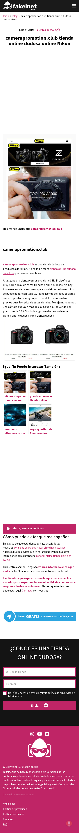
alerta (16, 528)
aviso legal (37, 693)
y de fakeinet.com (41, 694)
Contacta (27, 590)
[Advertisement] (39, 88)
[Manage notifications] (69, 823)
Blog (15, 16)
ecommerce (28, 528)
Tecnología (53, 30)
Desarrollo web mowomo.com (18, 794)
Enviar (35, 705)
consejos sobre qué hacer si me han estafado (40, 547)
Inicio (6, 16)
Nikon (40, 528)
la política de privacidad (58, 693)
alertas (41, 30)
